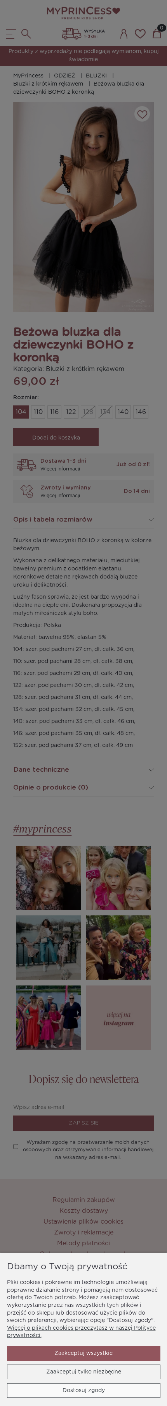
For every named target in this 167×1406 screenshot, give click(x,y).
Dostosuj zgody (84, 1390)
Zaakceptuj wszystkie (83, 1353)
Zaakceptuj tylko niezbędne (83, 1372)
